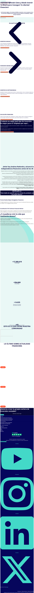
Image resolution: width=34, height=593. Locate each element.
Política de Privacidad (31, 591)
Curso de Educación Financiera (6, 417)
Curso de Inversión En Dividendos (6, 419)
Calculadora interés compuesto (6, 422)
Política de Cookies (24, 591)
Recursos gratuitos (3, 427)
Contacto (2, 431)
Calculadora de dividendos (5, 423)
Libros (1, 430)
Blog (1, 428)
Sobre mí (2, 426)
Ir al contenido (3, 0)
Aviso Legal (19, 591)
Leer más (3, 367)
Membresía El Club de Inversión (6, 420)
